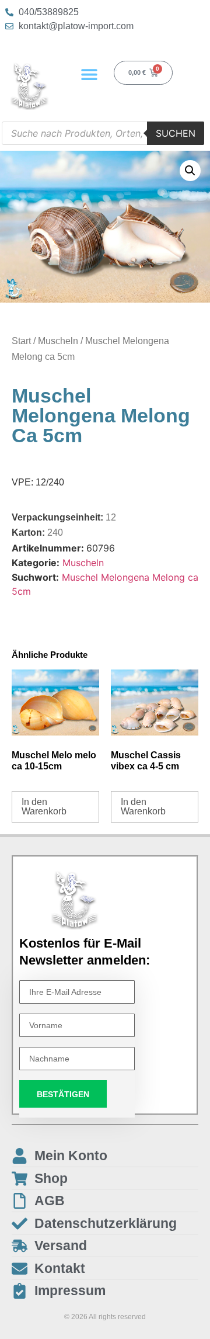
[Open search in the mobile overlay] (103, 133)
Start (21, 341)
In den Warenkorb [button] (44, 806)
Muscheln (58, 341)
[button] (89, 74)
